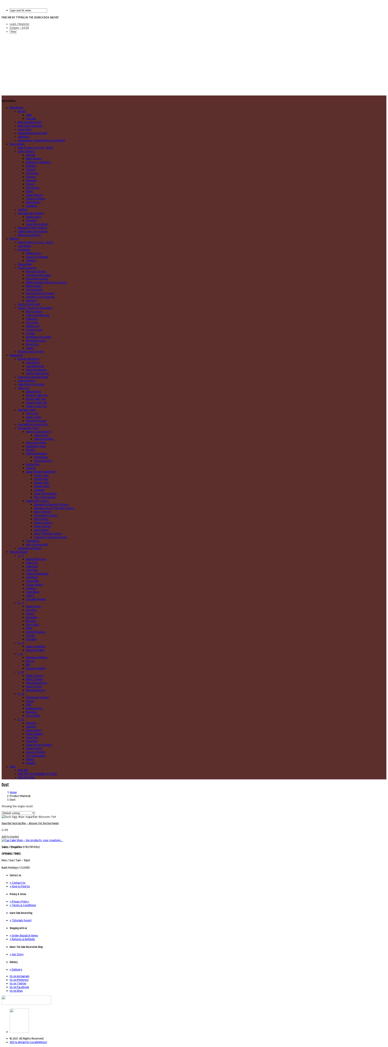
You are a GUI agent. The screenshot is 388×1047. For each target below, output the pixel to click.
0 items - (19, 28)
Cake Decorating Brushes (33, 377)
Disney (30, 614)
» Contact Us (17, 883)
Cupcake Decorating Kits (33, 424)
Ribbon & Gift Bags (29, 235)
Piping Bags (41, 457)
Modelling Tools (36, 446)
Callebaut (32, 577)
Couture (31, 588)
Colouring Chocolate (38, 275)
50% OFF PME (26, 777)
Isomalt (30, 333)
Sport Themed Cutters (48, 533)
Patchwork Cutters (37, 697)
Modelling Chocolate (39, 337)
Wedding (31, 206)
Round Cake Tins (36, 399)
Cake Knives (41, 435)
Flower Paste (34, 330)
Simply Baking (34, 734)
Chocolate (32, 322)
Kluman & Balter (36, 668)
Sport (29, 191)
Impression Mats (36, 442)
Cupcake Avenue (36, 599)
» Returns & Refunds (22, 939)
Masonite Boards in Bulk (32, 133)
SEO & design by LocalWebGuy (28, 1042)
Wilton (30, 759)
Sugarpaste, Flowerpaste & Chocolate (41, 140)
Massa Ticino (34, 686)
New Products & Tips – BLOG (35, 147)
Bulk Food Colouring (30, 126)
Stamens (39, 490)
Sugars (30, 348)
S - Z (21, 719)
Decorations (17, 144)
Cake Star (32, 570)
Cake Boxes (33, 362)
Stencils (31, 468)
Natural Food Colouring (40, 293)
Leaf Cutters (41, 530)
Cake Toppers (26, 151)
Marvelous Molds (36, 683)
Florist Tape (41, 475)
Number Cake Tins (37, 395)
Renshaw (31, 712)
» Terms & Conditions (23, 905)
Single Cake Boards (37, 373)
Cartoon (31, 169)
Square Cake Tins (36, 406)
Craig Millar (33, 592)
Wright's (31, 763)
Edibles (14, 239)
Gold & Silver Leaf (29, 304)
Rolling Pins (33, 464)
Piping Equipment (36, 453)
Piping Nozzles (43, 461)
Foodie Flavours (35, 632)
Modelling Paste (36, 340)
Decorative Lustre (37, 279)
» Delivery (16, 969)
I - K (20, 654)
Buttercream (34, 311)
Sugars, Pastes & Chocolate (35, 308)
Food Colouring (27, 268)
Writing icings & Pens (31, 351)
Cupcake (31, 118)
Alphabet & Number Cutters (51, 504)
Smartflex (32, 737)
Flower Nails (41, 482)
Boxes (21, 111)
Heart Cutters (42, 526)
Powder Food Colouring (40, 297)
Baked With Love (36, 559)
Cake (29, 115)
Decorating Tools (28, 428)
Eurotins (31, 621)
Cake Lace (32, 566)
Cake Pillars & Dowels (31, 384)
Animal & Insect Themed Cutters (54, 508)
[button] (9, 101)
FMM (29, 628)
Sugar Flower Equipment (41, 472)
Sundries (31, 260)
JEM (28, 665)
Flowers (31, 177)
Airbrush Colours (36, 271)
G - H (21, 643)
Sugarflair (32, 741)
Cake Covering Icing (38, 315)
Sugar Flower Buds (45, 493)
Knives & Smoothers (38, 431)
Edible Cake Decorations (33, 231)
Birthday (31, 166)
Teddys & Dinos (35, 198)
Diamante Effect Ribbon (32, 228)
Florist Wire (41, 479)
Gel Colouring (34, 289)
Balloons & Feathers (38, 162)
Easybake (31, 617)
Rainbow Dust (34, 708)
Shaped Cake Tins (36, 402)
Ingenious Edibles (36, 657)
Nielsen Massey (35, 690)
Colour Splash (34, 584)
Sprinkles (23, 137)
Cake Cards (24, 129)
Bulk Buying (17, 107)
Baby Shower (34, 158)
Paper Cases (33, 417)
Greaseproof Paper (29, 548)
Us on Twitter (18, 983)
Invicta (30, 661)
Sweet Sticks (34, 748)
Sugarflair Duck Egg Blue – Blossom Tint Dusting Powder (30, 823)
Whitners (31, 300)
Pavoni (30, 701)
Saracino (31, 723)
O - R (21, 694)
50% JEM (23, 770)
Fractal (30, 635)
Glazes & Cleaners (37, 257)
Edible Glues (33, 253)
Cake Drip (31, 319)
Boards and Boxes (29, 359)
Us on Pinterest (19, 980)
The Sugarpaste (36, 756)
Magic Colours (34, 675)
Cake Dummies (27, 381)
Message (31, 180)
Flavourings (25, 264)
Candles (23, 209)
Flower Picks (42, 486)
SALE (13, 766)
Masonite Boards (36, 370)
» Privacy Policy (19, 901)
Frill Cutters (41, 519)
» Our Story (17, 954)
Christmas (32, 173)
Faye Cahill (32, 624)
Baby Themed (42, 512)
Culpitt (30, 595)
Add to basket (10, 836)
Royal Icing (32, 344)
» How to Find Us (20, 886)
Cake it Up (32, 563)
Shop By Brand (18, 552)
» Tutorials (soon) (21, 920)
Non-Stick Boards (45, 497)
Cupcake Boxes (35, 366)
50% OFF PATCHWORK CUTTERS (37, 774)
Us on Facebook (19, 987)
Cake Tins (24, 388)
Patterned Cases (36, 421)
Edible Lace (33, 326)
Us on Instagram (19, 976)
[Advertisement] (194, 65)
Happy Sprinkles (36, 646)
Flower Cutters (43, 523)
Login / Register (19, 24)
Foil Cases (32, 413)
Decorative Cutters (46, 515)
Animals (30, 155)
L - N (21, 672)
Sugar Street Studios (39, 745)
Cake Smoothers (44, 439)
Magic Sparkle (34, 679)
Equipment (16, 355)
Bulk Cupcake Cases (30, 122)
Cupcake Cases (27, 410)
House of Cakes (35, 650)
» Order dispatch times (24, 935)
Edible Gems (33, 217)
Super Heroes (34, 195)
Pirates (30, 184)
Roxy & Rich (33, 715)
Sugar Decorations (37, 224)
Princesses (32, 188)
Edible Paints (34, 286)
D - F (21, 603)
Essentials (24, 249)
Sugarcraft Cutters (37, 501)
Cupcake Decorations (31, 213)
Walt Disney (33, 202)
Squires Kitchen (35, 752)
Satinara (31, 726)
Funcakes (31, 639)
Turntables (32, 541)
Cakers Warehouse (37, 573)
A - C (21, 555)
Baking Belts (33, 391)
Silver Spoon (33, 730)
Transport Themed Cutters (50, 537)
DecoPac (31, 610)
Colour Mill (32, 581)
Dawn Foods (33, 606)
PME (28, 705)
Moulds (30, 450)
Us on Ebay (16, 991)
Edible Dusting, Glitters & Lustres (46, 282)
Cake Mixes (25, 246)
